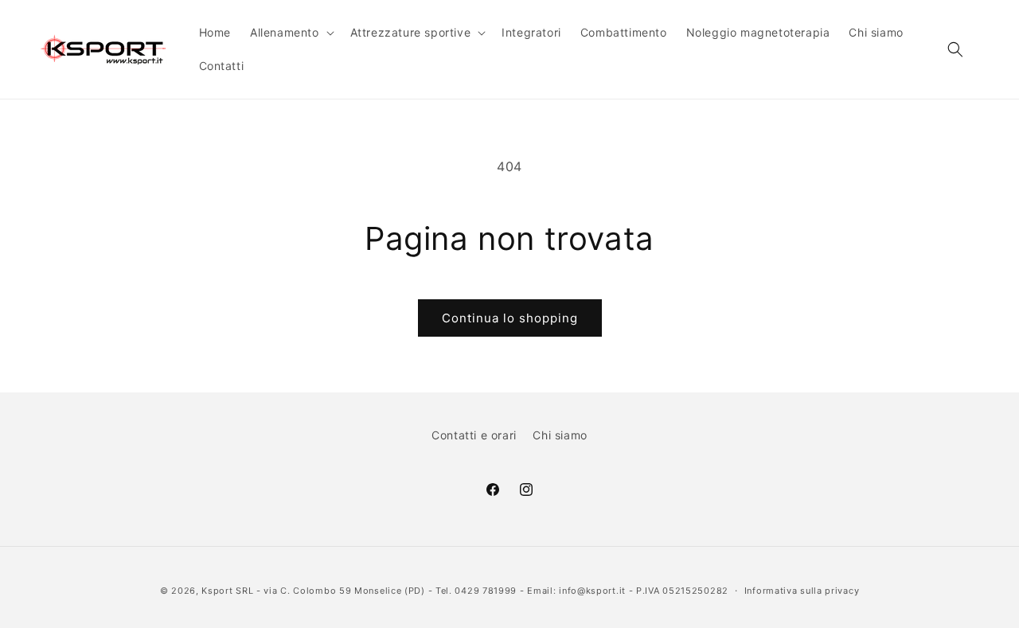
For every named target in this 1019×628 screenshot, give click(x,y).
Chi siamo (560, 435)
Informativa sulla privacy (802, 590)
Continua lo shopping (510, 318)
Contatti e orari (474, 435)
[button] (290, 32)
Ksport (216, 590)
